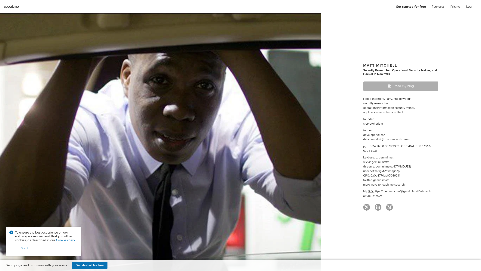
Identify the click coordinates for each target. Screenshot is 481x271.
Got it (24, 248)
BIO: (371, 191)
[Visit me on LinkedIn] (378, 209)
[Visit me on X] (366, 209)
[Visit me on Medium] (389, 209)
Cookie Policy (65, 240)
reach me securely (393, 184)
